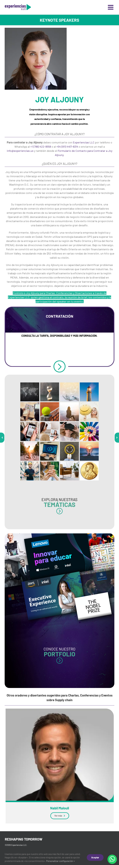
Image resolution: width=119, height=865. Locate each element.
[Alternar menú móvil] (111, 7)
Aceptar (95, 857)
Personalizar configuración (59, 861)
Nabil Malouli (59, 808)
